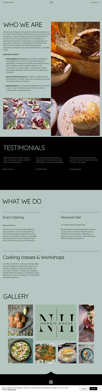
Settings (84, 389)
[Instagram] (51, 382)
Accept (93, 389)
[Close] (99, 388)
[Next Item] (88, 334)
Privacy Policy (12, 390)
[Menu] (51, 2)
